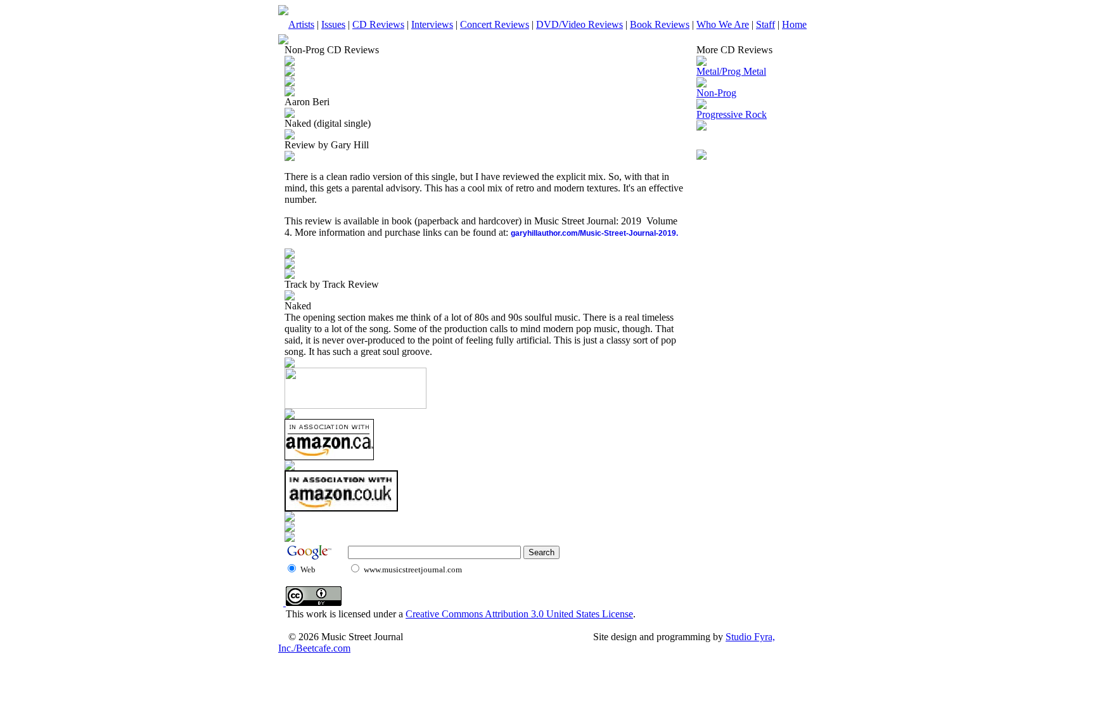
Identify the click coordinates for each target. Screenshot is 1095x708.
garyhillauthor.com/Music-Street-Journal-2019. (594, 233)
